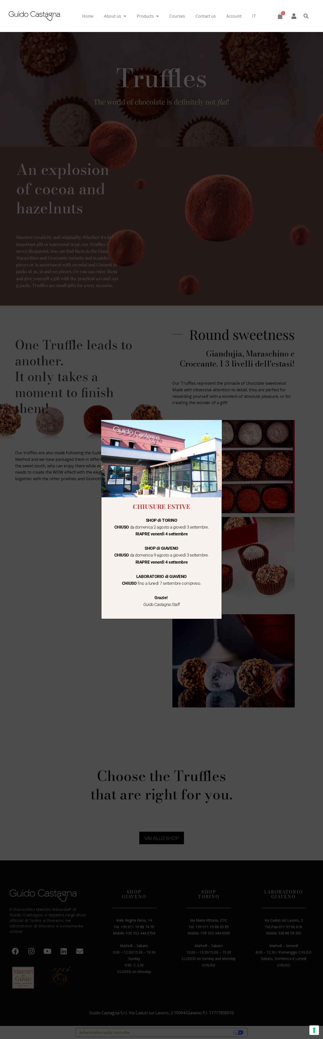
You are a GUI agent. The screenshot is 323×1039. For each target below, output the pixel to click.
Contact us (206, 16)
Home (87, 16)
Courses (177, 16)
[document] (161, 519)
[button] (306, 16)
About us (112, 16)
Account (233, 16)
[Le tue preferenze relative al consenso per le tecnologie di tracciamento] (314, 1030)
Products (145, 16)
